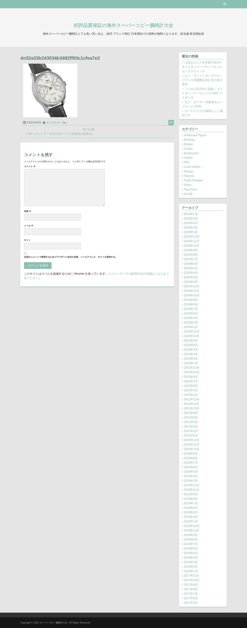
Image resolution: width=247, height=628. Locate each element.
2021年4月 (191, 431)
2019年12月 (191, 485)
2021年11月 (191, 403)
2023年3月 (191, 358)
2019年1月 (191, 521)
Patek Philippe (193, 180)
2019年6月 (191, 507)
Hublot (188, 157)
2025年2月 (191, 281)
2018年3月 (191, 562)
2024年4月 (191, 318)
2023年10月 (191, 336)
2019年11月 (191, 489)
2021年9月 (191, 412)
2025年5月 (191, 268)
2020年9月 (191, 453)
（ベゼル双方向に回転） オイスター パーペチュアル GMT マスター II (202, 93)
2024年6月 (191, 313)
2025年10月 (191, 245)
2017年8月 (191, 589)
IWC (186, 162)
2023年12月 (191, 331)
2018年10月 (191, 530)
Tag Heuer (190, 189)
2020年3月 (191, 476)
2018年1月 (191, 571)
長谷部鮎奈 (53, 122)
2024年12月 (191, 286)
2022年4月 (191, 390)
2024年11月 (191, 290)
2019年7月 (191, 503)
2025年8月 (191, 254)
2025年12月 (191, 236)
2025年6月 (191, 263)
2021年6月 (191, 421)
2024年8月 (191, 304)
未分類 (188, 193)
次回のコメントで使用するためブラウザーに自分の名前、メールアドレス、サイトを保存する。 (70, 257)
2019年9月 (191, 494)
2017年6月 (191, 598)
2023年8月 (191, 345)
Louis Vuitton (192, 166)
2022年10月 (191, 372)
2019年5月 (191, 512)
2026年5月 (191, 218)
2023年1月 (191, 363)
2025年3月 (191, 277)
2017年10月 (191, 580)
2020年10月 (191, 449)
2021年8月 (191, 417)
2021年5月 (191, 426)
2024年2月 (191, 322)
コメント (29, 166)
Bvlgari (188, 144)
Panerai (189, 175)
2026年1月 (191, 232)
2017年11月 (191, 575)
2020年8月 (191, 458)
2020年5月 (191, 471)
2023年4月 (191, 354)
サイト (27, 240)
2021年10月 (191, 408)
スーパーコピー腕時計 (51, 622)
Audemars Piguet (195, 135)
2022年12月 (191, 367)
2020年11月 (191, 444)
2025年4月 (191, 272)
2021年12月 (191, 399)
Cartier (188, 148)
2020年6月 (191, 467)
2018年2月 (191, 566)
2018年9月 (191, 535)
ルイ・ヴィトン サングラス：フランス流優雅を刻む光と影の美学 (202, 80)
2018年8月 (191, 539)
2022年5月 (191, 385)
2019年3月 (191, 516)
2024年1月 (191, 327)
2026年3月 (191, 227)
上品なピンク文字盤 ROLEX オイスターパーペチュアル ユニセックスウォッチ (202, 67)
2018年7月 (191, 544)
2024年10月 (191, 295)
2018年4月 (191, 557)
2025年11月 (191, 241)
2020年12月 (191, 440)
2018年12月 (191, 525)
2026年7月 (191, 214)
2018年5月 (191, 553)
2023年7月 (191, 349)
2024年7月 (191, 308)
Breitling (189, 139)
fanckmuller (191, 153)
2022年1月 (191, 394)
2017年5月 (191, 602)
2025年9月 (191, 250)
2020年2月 (191, 480)
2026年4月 (191, 223)
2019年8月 (191, 498)
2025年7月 (191, 259)
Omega (188, 171)
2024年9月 (191, 299)
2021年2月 (191, 435)
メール (28, 225)
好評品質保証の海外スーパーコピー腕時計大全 (123, 25)
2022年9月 (191, 376)
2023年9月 (191, 340)
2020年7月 (191, 462)
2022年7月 (191, 381)
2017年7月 (191, 593)
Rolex (187, 184)
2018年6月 (191, 548)
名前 (27, 211)
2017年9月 (191, 584)
